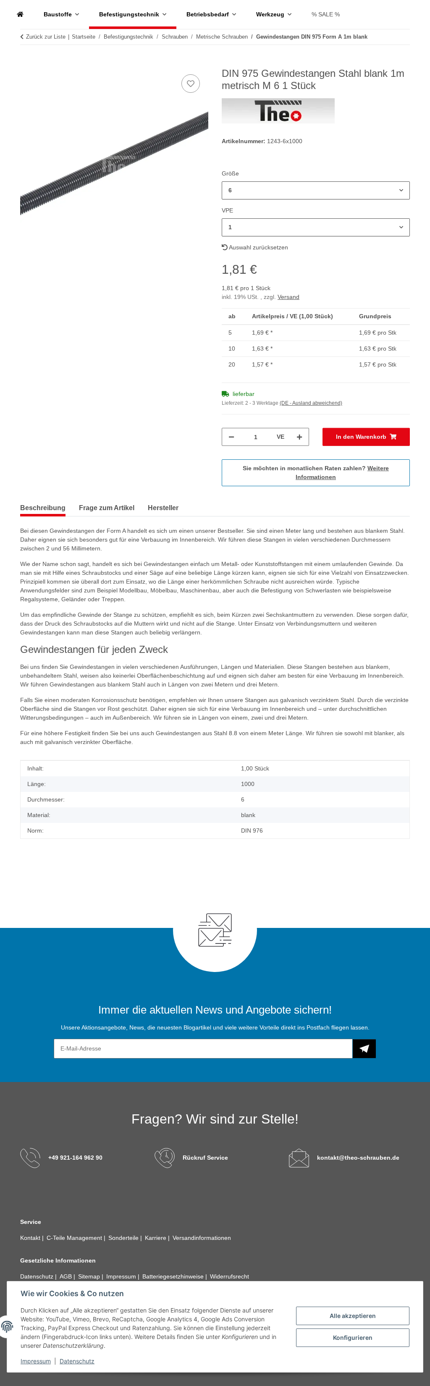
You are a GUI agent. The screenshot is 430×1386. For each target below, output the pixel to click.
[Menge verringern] (231, 436)
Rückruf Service (205, 1157)
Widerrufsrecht (229, 1276)
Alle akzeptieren (353, 1315)
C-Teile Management (75, 1237)
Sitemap (90, 1276)
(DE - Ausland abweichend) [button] (311, 403)
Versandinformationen (202, 1237)
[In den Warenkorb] (27, 63)
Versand (288, 296)
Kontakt (31, 1237)
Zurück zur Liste (46, 37)
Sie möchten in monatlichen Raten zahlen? (316, 472)
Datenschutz (77, 1361)
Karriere (156, 1237)
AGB (66, 1276)
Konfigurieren (352, 1337)
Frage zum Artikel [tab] (106, 507)
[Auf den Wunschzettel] (190, 83)
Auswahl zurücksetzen (258, 247)
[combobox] (316, 190)
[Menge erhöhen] (299, 436)
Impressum (36, 1361)
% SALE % (326, 14)
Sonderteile (124, 1237)
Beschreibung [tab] (43, 507)
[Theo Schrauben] (20, 14)
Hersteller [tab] (163, 507)
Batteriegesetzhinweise (173, 1276)
